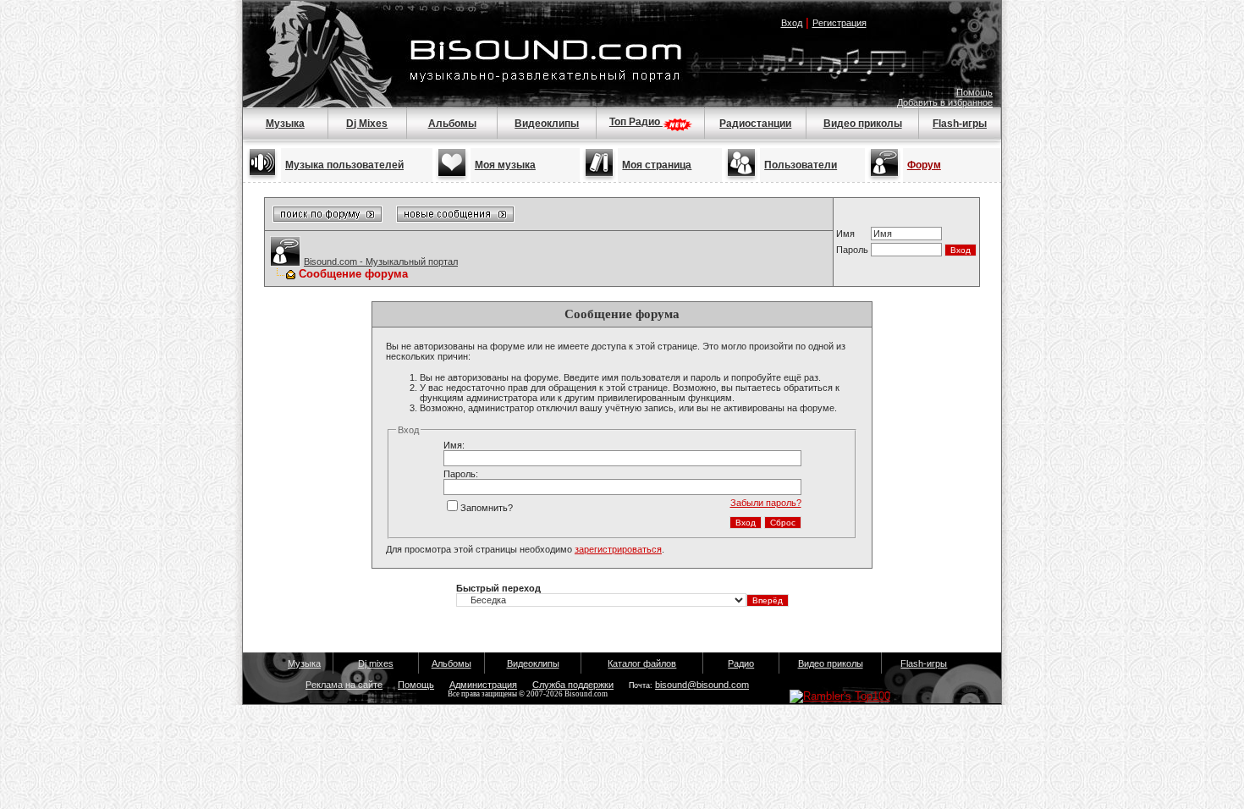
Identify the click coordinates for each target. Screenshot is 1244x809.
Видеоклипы (547, 123)
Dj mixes (376, 663)
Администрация (483, 685)
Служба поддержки (573, 685)
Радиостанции (755, 123)
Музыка (285, 123)
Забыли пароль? (765, 503)
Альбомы (452, 123)
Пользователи (800, 165)
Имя (845, 233)
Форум (924, 165)
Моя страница (656, 165)
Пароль (852, 250)
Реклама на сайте (344, 685)
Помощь (974, 92)
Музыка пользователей (344, 165)
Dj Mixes (367, 123)
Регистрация (839, 23)
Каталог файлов (642, 663)
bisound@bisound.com (702, 685)
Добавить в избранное (945, 102)
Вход (791, 23)
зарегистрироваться (618, 549)
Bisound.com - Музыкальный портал (381, 261)
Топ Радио (636, 122)
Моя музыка (505, 165)
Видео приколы (862, 123)
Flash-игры (960, 123)
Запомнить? (486, 508)
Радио (741, 663)
